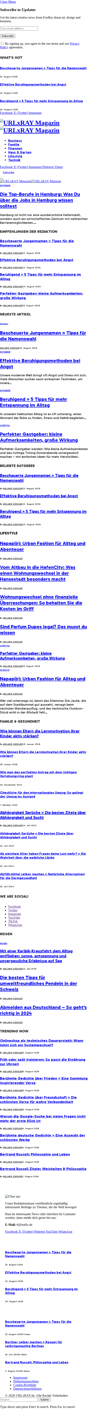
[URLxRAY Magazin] (44, 126)
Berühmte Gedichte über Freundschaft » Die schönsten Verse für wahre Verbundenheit (38, 1099)
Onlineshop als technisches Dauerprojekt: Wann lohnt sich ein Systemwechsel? (41, 1042)
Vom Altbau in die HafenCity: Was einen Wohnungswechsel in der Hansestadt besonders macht (37, 573)
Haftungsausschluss (26, 1381)
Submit (44, 1399)
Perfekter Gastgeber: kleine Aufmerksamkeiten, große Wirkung (39, 437)
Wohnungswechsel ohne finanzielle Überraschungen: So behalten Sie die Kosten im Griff (41, 603)
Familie (13, 144)
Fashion (4, 670)
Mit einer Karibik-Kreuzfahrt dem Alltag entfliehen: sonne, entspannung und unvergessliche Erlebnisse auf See (36, 955)
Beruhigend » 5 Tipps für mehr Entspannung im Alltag (41, 101)
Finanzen (15, 148)
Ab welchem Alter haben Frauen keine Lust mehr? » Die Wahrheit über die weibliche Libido (43, 855)
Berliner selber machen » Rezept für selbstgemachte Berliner (33, 1344)
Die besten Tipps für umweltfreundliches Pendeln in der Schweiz (38, 983)
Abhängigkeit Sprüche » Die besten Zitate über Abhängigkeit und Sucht (43, 815)
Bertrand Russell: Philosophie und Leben (35, 1154)
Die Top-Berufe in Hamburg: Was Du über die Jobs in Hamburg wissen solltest (40, 200)
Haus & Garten (19, 152)
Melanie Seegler (13, 253)
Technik (14, 160)
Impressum (20, 1377)
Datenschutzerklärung (27, 1388)
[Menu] (1, 178)
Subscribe (8, 172)
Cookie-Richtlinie (24, 1385)
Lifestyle (15, 156)
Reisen (3, 943)
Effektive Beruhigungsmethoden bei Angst (33, 84)
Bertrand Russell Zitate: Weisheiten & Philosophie (43, 1169)
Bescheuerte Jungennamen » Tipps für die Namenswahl (43, 68)
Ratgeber (5, 185)
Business (15, 141)
